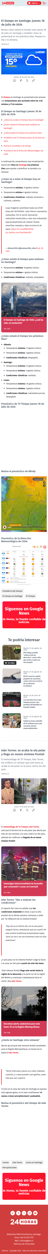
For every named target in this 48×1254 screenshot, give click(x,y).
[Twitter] (27, 80)
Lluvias (5, 1162)
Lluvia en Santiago (34, 1162)
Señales (35, 3)
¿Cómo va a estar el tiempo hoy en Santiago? (24, 119)
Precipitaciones (9, 1167)
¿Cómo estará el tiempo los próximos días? (23, 132)
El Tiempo (30, 596)
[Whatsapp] (14, 80)
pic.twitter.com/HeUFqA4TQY (18, 232)
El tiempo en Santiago (12, 596)
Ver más (7, 328)
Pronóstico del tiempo (12, 590)
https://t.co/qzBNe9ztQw (22, 228)
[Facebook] (20, 80)
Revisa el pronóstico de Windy (17, 145)
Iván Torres (17, 1162)
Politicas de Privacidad (24, 1243)
